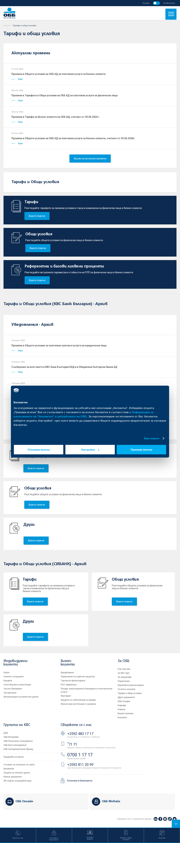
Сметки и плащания (14, 676)
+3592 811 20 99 (80, 765)
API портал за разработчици (17, 781)
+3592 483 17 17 (80, 734)
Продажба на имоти (14, 757)
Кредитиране (67, 672)
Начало (7, 25)
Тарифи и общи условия (130, 693)
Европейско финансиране (131, 685)
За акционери (124, 677)
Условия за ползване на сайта (19, 764)
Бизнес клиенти (68, 662)
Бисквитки (9, 768)
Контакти (122, 717)
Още (20, 79)
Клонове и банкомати (79, 780)
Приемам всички (141, 449)
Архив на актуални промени (90, 158)
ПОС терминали (68, 684)
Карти (6, 672)
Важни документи (13, 777)
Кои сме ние (124, 669)
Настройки (88, 449)
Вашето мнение (125, 713)
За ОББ (123, 661)
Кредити (8, 680)
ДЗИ (6, 733)
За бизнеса (169, 3)
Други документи (126, 697)
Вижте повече (37, 216)
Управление (124, 681)
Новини (121, 709)
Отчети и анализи (126, 689)
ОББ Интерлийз (11, 737)
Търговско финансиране (73, 680)
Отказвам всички (39, 449)
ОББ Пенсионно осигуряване (18, 741)
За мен (146, 3)
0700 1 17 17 (80, 754)
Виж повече (151, 438)
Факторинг (66, 696)
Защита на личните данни (17, 772)
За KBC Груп (124, 673)
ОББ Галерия (124, 701)
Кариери (122, 705)
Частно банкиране (13, 688)
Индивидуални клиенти (15, 662)
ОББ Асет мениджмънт (15, 745)
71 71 (72, 744)
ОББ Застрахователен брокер (18, 749)
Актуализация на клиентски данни (21, 697)
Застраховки (10, 693)
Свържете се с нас (76, 725)
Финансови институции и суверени (78, 704)
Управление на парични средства (78, 676)
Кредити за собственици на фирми (78, 700)
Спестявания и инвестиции (17, 684)
